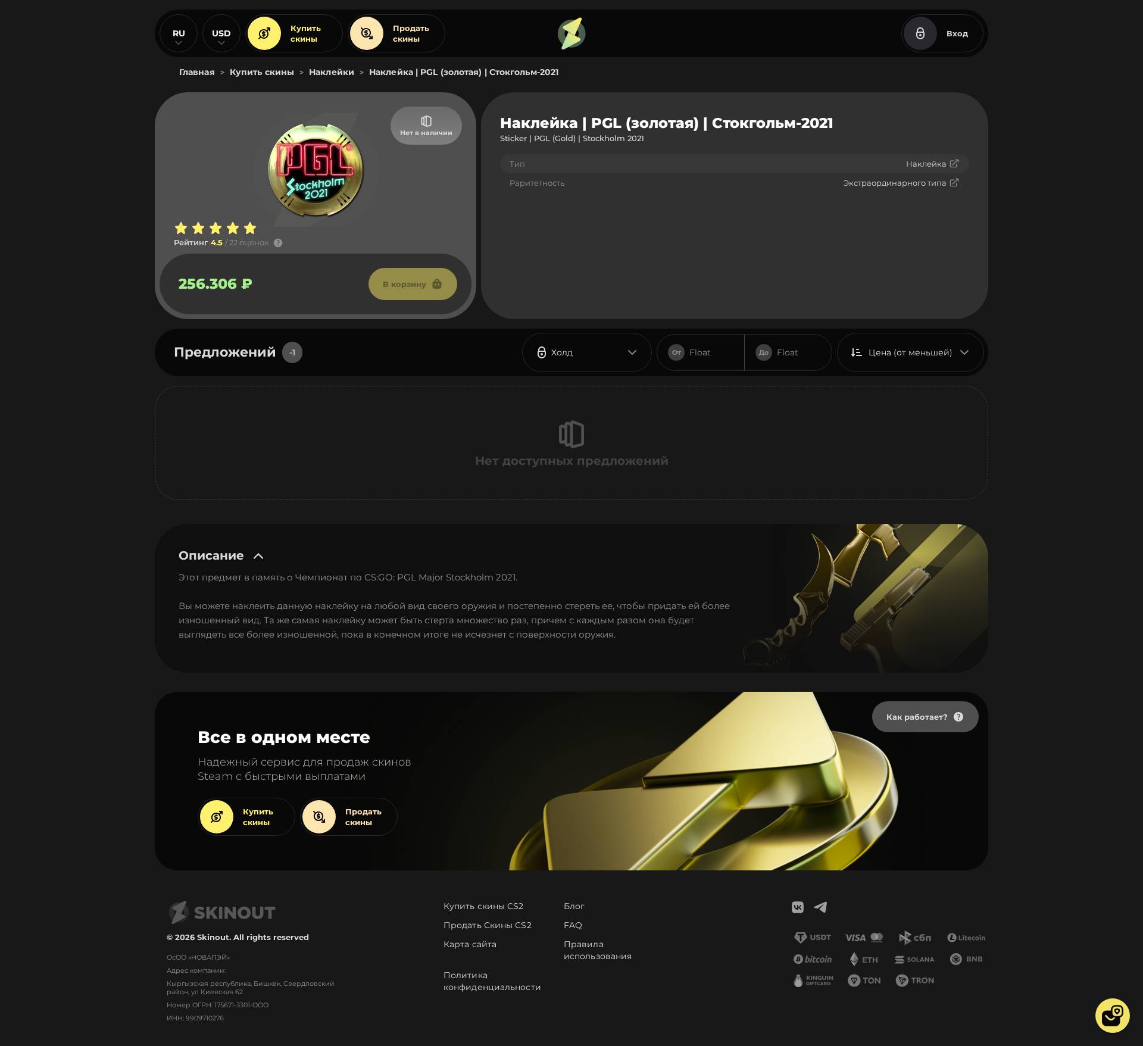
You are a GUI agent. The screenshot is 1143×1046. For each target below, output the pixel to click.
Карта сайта (470, 944)
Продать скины (411, 33)
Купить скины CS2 (484, 906)
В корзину (404, 284)
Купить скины (306, 33)
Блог (574, 906)
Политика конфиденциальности (492, 981)
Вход (957, 33)
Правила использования (598, 950)
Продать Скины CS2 (488, 925)
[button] (1112, 1015)
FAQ (573, 925)
